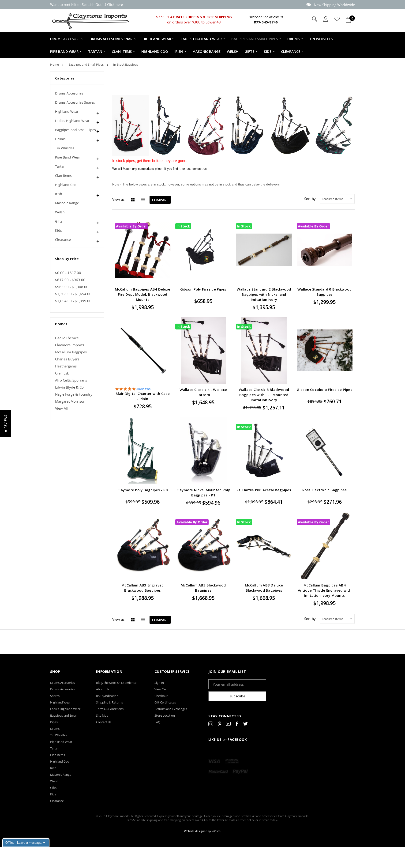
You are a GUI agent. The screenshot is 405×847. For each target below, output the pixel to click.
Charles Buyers (67, 359)
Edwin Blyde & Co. (70, 387)
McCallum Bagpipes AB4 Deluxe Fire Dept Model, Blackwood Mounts (142, 294)
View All (61, 408)
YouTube (228, 725)
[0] (348, 19)
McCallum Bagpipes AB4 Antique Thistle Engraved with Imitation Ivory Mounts (324, 590)
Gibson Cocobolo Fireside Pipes (324, 389)
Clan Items (122, 51)
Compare (160, 199)
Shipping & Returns (109, 702)
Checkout (161, 696)
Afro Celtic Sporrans (71, 380)
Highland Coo (154, 51)
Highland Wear (156, 38)
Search (314, 19)
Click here (115, 4)
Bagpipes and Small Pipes (254, 38)
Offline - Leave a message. (23, 842)
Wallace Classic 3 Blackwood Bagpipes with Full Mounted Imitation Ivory (264, 394)
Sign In (159, 683)
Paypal (240, 771)
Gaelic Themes (67, 338)
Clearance (290, 51)
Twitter (245, 725)
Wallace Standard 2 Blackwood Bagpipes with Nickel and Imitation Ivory (264, 294)
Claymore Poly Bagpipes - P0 (142, 490)
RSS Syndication (107, 696)
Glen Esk (62, 373)
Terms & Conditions (110, 709)
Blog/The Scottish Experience (116, 683)
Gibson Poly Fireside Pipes (203, 289)
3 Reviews (143, 389)
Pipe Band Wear (64, 51)
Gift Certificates (165, 702)
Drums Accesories (66, 38)
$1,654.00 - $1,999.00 (73, 301)
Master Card (218, 771)
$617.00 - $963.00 (70, 280)
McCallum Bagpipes (71, 352)
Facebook (236, 725)
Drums (293, 38)
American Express (232, 761)
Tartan (95, 51)
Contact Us (103, 722)
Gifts (249, 51)
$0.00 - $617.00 (68, 273)
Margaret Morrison (70, 401)
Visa (214, 761)
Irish (178, 51)
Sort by (310, 198)
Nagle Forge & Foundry (73, 394)
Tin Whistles (321, 38)
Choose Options (165, 247)
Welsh (232, 51)
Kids (267, 51)
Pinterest (219, 725)
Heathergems (66, 366)
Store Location (164, 715)
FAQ (157, 722)
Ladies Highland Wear (201, 38)
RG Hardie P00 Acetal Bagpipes (263, 490)
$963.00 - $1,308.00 (71, 287)
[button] (5, 423)
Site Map (102, 715)
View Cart (161, 689)
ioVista (216, 831)
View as (118, 199)
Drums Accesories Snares (113, 38)
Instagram (210, 725)
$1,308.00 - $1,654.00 (73, 294)
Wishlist (165, 240)
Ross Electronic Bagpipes (324, 490)
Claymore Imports (69, 345)
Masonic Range (206, 51)
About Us (102, 689)
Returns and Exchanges (170, 709)
